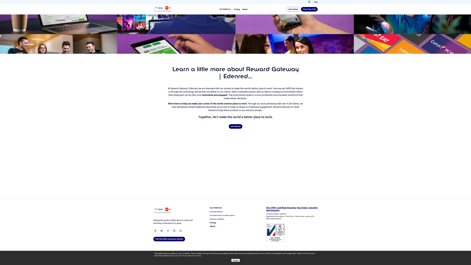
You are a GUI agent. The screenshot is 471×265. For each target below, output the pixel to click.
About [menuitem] (245, 9)
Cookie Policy (196, 255)
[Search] (309, 2)
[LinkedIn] (162, 231)
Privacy (184, 255)
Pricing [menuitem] (237, 9)
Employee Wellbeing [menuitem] (217, 219)
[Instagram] (174, 231)
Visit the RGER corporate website (169, 239)
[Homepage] (162, 12)
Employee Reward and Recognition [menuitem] (222, 215)
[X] (155, 231)
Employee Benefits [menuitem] (216, 211)
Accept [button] (235, 260)
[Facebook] (168, 231)
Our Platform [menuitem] (224, 9)
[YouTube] (180, 231)
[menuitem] (213, 223)
